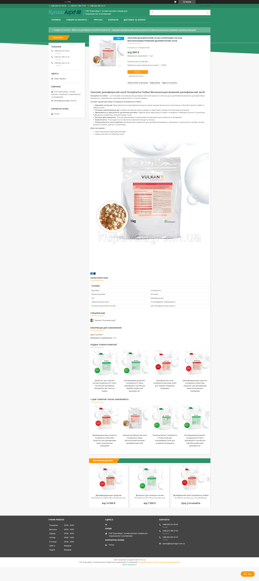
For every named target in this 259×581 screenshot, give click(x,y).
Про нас (98, 20)
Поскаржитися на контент (148, 562)
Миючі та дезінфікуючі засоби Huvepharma (91, 30)
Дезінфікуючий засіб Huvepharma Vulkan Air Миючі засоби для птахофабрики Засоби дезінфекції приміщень (191, 496)
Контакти (113, 20)
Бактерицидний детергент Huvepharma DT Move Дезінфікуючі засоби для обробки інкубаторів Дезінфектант (134, 385)
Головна (56, 20)
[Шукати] (207, 12)
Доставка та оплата (135, 20)
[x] (94, 274)
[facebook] (91, 274)
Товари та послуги (76, 20)
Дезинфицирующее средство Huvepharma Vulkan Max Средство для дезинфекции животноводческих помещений (195, 385)
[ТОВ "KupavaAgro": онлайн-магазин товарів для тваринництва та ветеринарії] (65, 12)
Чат (249, 574)
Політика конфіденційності (170, 562)
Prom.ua (142, 560)
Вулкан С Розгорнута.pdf (105, 320)
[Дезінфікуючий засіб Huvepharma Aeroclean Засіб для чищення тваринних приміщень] (165, 363)
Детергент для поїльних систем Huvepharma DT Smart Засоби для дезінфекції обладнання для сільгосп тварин (104, 385)
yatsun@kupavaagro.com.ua (65, 101)
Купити (137, 72)
